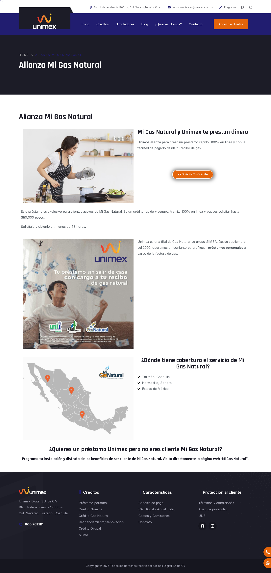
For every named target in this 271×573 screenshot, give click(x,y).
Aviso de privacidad (212, 509)
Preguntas (230, 7)
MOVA (83, 535)
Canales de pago (150, 503)
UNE (202, 516)
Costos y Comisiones (154, 516)
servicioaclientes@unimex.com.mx (193, 7)
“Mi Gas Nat (230, 458)
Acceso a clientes (231, 24)
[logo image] (45, 21)
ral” (245, 458)
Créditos (102, 24)
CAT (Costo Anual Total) (157, 509)
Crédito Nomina (90, 509)
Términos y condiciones (216, 503)
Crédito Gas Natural (94, 516)
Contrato (145, 522)
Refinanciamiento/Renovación (101, 522)
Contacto (196, 24)
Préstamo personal (93, 503)
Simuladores (125, 24)
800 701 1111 (34, 524)
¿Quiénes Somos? (168, 24)
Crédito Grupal (90, 528)
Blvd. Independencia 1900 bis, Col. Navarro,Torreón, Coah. (128, 7)
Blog (144, 24)
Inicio (85, 24)
